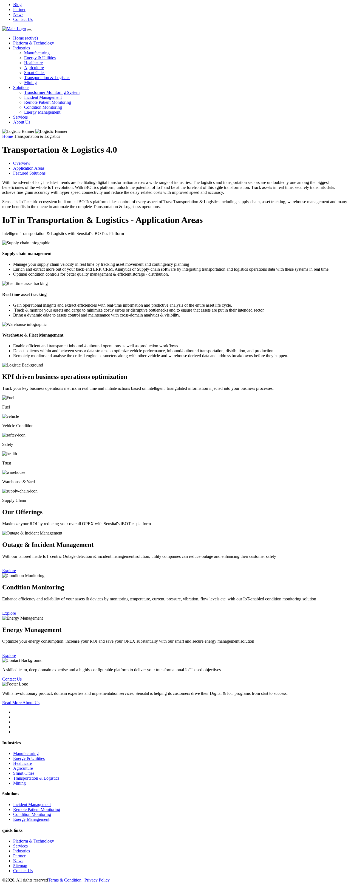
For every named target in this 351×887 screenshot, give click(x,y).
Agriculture (34, 67)
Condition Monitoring (43, 107)
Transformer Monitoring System (52, 92)
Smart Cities (34, 72)
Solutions (21, 87)
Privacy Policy (97, 880)
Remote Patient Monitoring (47, 102)
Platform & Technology (33, 43)
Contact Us (23, 19)
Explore (9, 570)
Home (25, 38)
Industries (21, 48)
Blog (17, 4)
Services (20, 117)
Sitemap (20, 865)
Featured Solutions (29, 173)
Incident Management (43, 97)
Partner (19, 9)
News (18, 14)
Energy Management (42, 112)
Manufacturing (37, 53)
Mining (30, 82)
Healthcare (33, 62)
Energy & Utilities (40, 57)
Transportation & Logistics (47, 77)
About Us (21, 122)
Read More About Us (20, 702)
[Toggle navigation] (29, 30)
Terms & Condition (64, 880)
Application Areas (28, 168)
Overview (21, 163)
